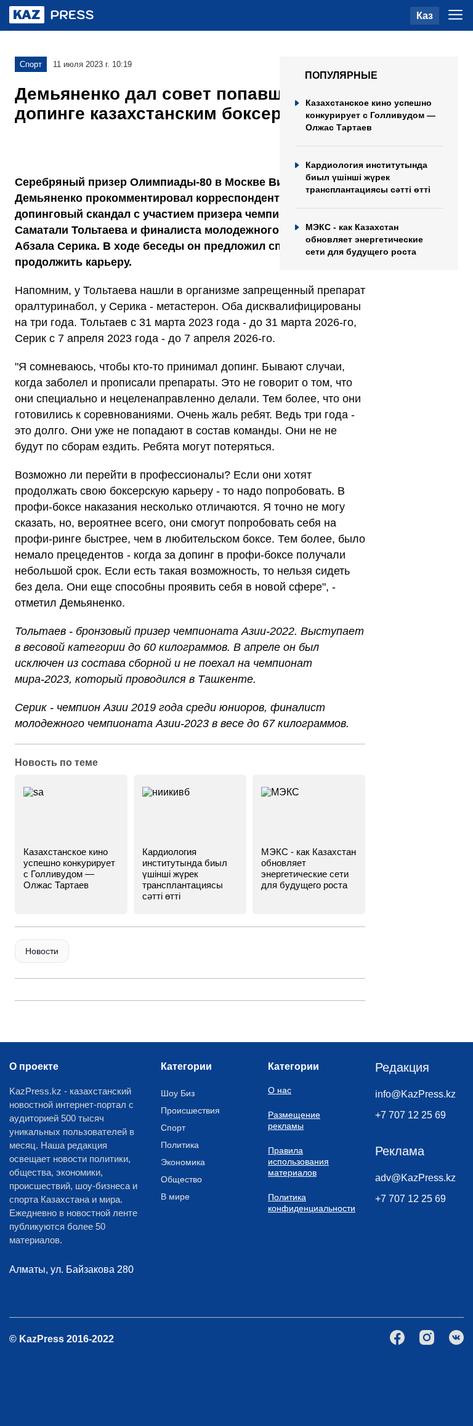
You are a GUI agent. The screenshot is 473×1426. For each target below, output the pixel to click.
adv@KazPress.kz (415, 1178)
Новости (42, 951)
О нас (279, 1090)
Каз (424, 15)
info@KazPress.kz (415, 1094)
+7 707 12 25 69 (410, 1115)
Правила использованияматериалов (298, 1161)
